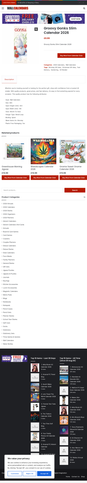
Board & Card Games (10, 232)
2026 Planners (8, 218)
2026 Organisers (9, 214)
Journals (6, 277)
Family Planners (9, 260)
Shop (83, 476)
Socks (5, 326)
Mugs (5, 298)
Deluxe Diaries (8, 249)
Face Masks (7, 256)
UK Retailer (63, 70)
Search (75, 190)
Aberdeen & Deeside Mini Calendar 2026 (75, 379)
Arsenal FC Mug (49, 454)
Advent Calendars (9, 221)
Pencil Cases (7, 309)
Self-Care (6, 323)
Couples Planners (9, 242)
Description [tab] (9, 79)
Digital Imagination (60, 473)
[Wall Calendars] (17, 8)
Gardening (54, 70)
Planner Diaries (8, 316)
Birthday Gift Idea (55, 67)
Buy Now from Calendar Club (71, 55)
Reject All (29, 474)
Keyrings (6, 281)
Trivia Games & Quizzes (11, 337)
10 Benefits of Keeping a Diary (28, 3)
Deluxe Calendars (9, 246)
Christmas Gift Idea (69, 67)
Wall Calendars (71, 65)
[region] (29, 466)
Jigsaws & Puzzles (9, 274)
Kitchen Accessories (10, 284)
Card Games (7, 235)
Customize (15, 474)
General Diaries (8, 263)
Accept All (44, 474)
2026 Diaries (7, 211)
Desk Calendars (8, 253)
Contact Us (76, 476)
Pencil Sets (7, 312)
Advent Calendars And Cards (13, 225)
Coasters (6, 239)
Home (68, 476)
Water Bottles (8, 344)
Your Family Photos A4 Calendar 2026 (48, 436)
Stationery (7, 330)
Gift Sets (6, 267)
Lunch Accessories (10, 288)
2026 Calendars (58, 65)
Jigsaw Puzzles (8, 270)
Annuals (6, 228)
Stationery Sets (8, 333)
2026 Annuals (8, 203)
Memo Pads (7, 295)
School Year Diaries (10, 319)
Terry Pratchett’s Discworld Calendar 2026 (77, 429)
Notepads (6, 305)
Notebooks (7, 302)
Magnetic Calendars (10, 291)
